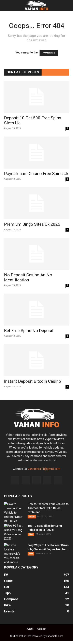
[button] (6, 5)
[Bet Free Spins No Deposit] (36, 310)
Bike (31, 534)
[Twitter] (47, 480)
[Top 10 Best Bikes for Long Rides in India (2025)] (14, 532)
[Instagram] (26, 480)
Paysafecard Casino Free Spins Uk (36, 173)
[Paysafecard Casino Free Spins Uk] (36, 153)
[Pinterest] (36, 480)
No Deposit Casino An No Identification (28, 277)
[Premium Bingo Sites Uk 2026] (36, 203)
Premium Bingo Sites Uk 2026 (32, 224)
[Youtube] (58, 480)
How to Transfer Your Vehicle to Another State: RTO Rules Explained (48, 508)
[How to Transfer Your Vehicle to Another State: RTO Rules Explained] (14, 515)
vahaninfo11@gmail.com (44, 468)
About (30, 628)
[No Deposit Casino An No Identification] (36, 254)
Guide (31, 516)
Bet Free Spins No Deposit (29, 330)
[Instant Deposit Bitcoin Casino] (36, 360)
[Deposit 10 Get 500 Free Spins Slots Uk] (36, 97)
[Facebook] (15, 480)
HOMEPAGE (49, 52)
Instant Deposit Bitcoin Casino (32, 381)
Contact (41, 628)
